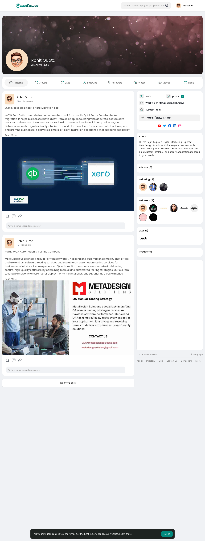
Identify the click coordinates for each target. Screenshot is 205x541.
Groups (143, 251)
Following (144, 179)
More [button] (198, 360)
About (140, 361)
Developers (186, 361)
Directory (150, 361)
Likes (141, 230)
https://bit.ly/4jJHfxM (159, 117)
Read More (11, 135)
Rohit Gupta (43, 60)
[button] (146, 5)
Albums (143, 167)
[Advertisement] (170, 282)
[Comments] (13, 216)
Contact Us (172, 361)
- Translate (27, 101)
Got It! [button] (167, 533)
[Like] (13, 216)
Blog (161, 361)
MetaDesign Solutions (171, 103)
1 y (18, 244)
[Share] (20, 216)
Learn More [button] (125, 533)
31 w (19, 101)
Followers (144, 200)
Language (198, 354)
